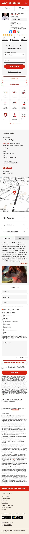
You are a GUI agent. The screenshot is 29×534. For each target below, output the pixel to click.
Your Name (6, 291)
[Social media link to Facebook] (10, 31)
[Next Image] (24, 275)
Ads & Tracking (5, 496)
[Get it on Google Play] (17, 517)
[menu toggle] (26, 3)
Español (4, 2)
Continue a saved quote (14, 72)
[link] (14, 2)
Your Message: (6, 343)
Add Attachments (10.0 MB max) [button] (14, 362)
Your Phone (6, 297)
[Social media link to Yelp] (14, 31)
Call (4, 143)
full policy (13, 459)
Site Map (4, 509)
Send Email (14, 372)
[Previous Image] (4, 275)
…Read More (23, 263)
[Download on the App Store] (6, 517)
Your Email (5, 302)
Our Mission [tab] (7, 238)
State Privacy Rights (6, 507)
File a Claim (14, 78)
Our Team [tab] (22, 238)
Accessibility (5, 500)
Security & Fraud (6, 498)
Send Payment (14, 84)
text (8, 143)
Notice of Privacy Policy (7, 505)
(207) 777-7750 (7, 167)
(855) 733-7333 (5, 394)
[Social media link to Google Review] (18, 31)
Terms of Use (5, 503)
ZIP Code (7, 60)
